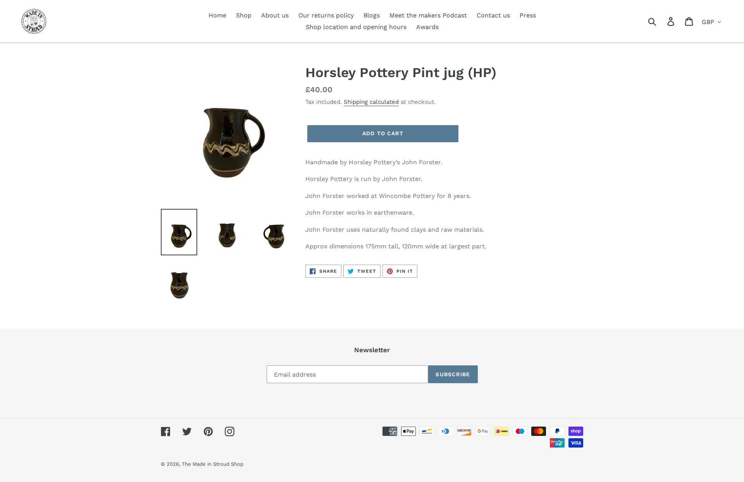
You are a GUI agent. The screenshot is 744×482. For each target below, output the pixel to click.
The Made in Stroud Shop (212, 464)
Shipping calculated (371, 101)
